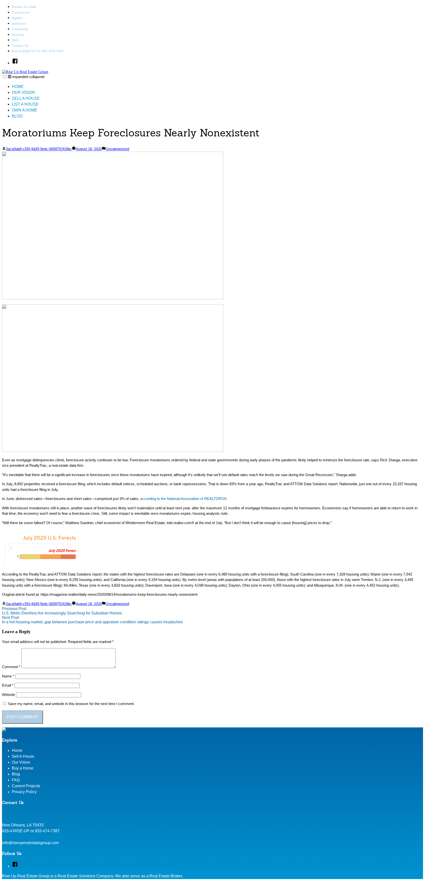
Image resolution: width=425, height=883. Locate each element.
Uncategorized (117, 149)
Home (18, 86)
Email (8, 685)
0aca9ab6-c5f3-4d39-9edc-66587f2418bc (39, 149)
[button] (4, 76)
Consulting (20, 29)
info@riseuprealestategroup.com (30, 843)
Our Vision (23, 92)
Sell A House (26, 98)
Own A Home (24, 110)
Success (18, 34)
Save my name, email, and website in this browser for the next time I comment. (71, 704)
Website (8, 694)
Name (8, 676)
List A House (25, 104)
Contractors (21, 12)
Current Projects (26, 786)
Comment (11, 667)
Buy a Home (22, 768)
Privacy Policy (24, 792)
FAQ (15, 40)
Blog (17, 116)
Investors (19, 23)
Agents (17, 18)
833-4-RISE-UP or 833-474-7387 (38, 51)
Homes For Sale (24, 7)
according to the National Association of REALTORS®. (184, 499)
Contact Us (20, 46)
